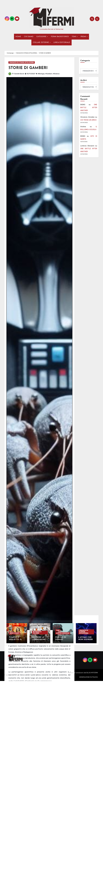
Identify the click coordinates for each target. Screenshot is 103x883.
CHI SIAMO (28, 36)
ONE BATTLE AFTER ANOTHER (88, 107)
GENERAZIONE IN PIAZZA (88, 677)
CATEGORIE (41, 36)
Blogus (31, 675)
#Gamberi (48, 74)
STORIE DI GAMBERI (28, 68)
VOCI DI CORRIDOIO (62, 633)
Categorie (84, 67)
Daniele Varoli (19, 74)
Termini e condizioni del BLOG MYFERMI (83, 673)
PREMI (84, 36)
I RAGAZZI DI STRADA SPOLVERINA (21, 62)
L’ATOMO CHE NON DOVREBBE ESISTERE (86, 639)
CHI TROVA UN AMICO (88, 120)
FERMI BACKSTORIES (60, 36)
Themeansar (41, 675)
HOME (18, 36)
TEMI (74, 36)
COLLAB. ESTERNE (41, 42)
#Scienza (56, 74)
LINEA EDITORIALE (62, 42)
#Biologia (41, 74)
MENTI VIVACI (14, 633)
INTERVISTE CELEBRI (37, 632)
